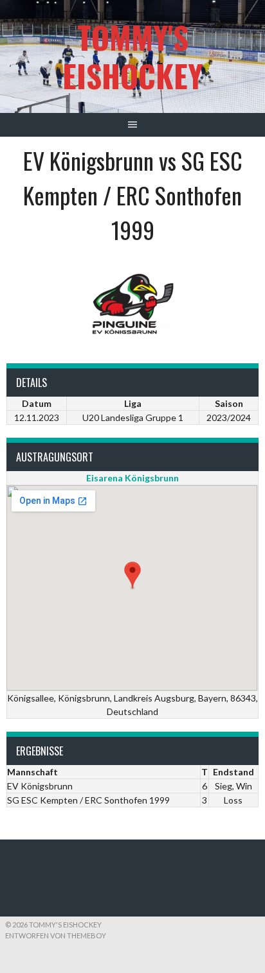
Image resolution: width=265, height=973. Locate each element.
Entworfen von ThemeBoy (55, 935)
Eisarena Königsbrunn (132, 477)
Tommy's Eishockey (132, 56)
